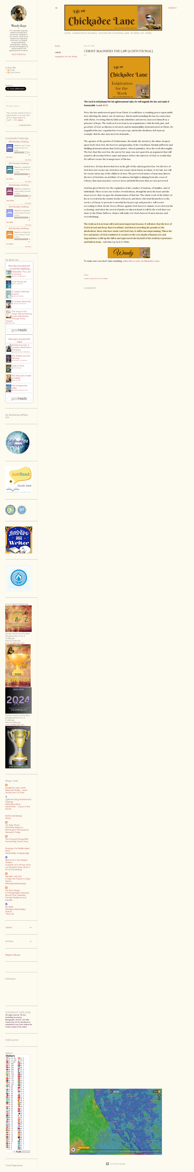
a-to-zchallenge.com (14, 643)
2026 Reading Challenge (19, 141)
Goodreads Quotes (25, 125)
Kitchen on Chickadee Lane (113, 33)
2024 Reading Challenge (19, 184)
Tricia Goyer (17, 368)
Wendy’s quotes (13, 105)
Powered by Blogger (118, 1164)
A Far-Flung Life (19, 282)
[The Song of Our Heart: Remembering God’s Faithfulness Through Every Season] (9, 318)
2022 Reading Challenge (19, 228)
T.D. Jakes (18, 120)
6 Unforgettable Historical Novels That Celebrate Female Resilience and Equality (17, 896)
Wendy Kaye (18, 26)
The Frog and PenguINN (16, 839)
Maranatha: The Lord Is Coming (21, 273)
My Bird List (137, 33)
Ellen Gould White (20, 276)
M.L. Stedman (18, 284)
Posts (12, 70)
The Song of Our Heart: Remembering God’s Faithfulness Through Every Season (19, 316)
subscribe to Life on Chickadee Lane (141, 261)
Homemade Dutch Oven (17, 841)
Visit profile (19, 54)
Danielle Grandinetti (20, 360)
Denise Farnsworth (20, 303)
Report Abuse (12, 955)
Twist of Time (18, 366)
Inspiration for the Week (66, 56)
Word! (8, 818)
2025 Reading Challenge (19, 163)
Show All (10, 914)
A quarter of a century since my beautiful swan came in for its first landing (18, 867)
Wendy (16, 145)
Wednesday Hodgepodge (17, 853)
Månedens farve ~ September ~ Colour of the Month (17, 806)
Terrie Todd (17, 380)
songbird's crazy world (15, 788)
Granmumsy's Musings (84, 33)
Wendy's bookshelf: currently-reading (19, 267)
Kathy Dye (11, 323)
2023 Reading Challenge (19, 206)
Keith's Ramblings (13, 816)
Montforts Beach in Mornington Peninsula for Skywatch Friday (17, 829)
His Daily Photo (12, 825)
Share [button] (57, 46)
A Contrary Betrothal (21, 301)
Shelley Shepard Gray (21, 390)
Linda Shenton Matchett (22, 352)
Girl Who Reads (12, 890)
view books (28, 160)
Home (67, 33)
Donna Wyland (19, 296)
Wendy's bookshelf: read (19, 340)
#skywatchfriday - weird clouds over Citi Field (16, 791)
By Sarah (9, 907)
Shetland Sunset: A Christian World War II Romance (22, 347)
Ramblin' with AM (13, 876)
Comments (14, 72)
